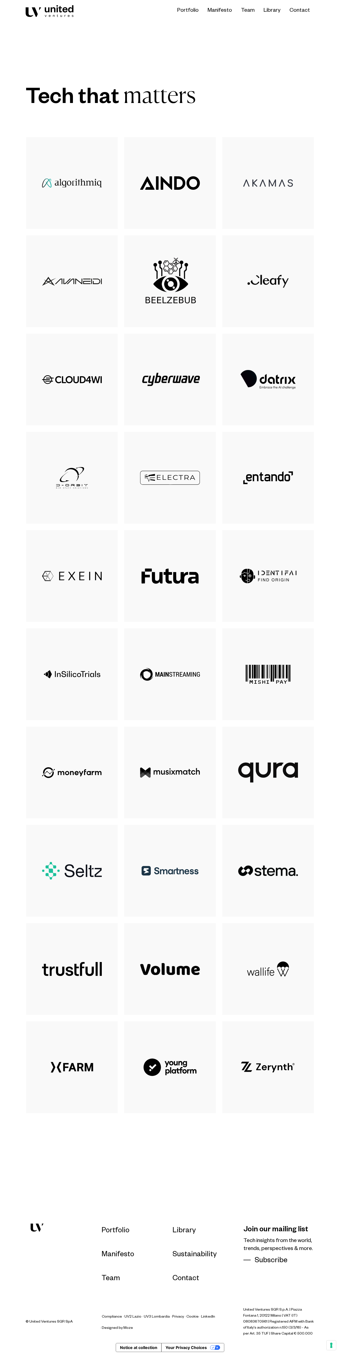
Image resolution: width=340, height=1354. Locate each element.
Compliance (112, 1317)
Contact (299, 11)
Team (248, 11)
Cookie (192, 1317)
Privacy (178, 1317)
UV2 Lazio (132, 1317)
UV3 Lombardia (157, 1317)
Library (272, 11)
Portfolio (188, 11)
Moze (128, 1328)
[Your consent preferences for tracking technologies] (331, 1345)
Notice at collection (138, 1347)
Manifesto (220, 11)
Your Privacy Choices (186, 1347)
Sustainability (194, 1255)
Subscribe (271, 1261)
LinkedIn (208, 1317)
